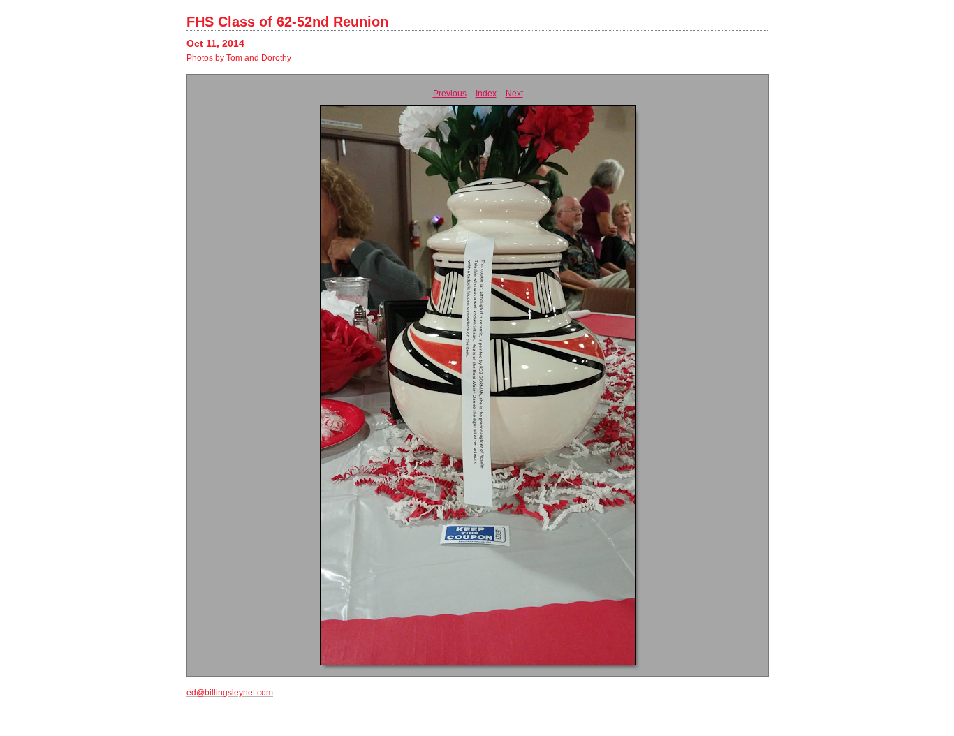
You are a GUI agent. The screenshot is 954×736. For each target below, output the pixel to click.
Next (514, 93)
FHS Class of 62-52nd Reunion (287, 21)
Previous (450, 93)
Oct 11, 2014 (215, 43)
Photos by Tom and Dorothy (238, 58)
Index (486, 93)
